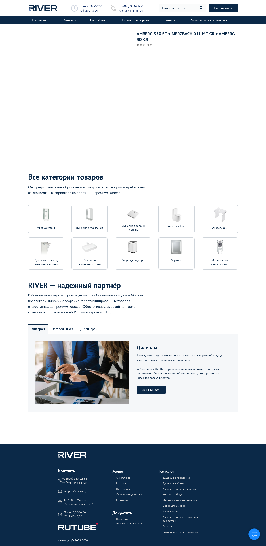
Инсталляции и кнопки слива (181, 500)
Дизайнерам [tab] (88, 329)
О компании (40, 20)
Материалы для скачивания (209, 20)
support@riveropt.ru (76, 491)
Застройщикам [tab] (62, 329)
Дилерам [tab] (38, 329)
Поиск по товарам (173, 8)
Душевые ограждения (89, 227)
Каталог (69, 20)
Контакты (169, 20)
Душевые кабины (46, 227)
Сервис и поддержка (135, 20)
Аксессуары (219, 227)
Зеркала (176, 260)
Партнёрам (97, 20)
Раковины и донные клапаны (180, 532)
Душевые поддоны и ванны (179, 489)
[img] (201, 8)
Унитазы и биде (176, 226)
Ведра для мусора (133, 260)
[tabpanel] (133, 373)
